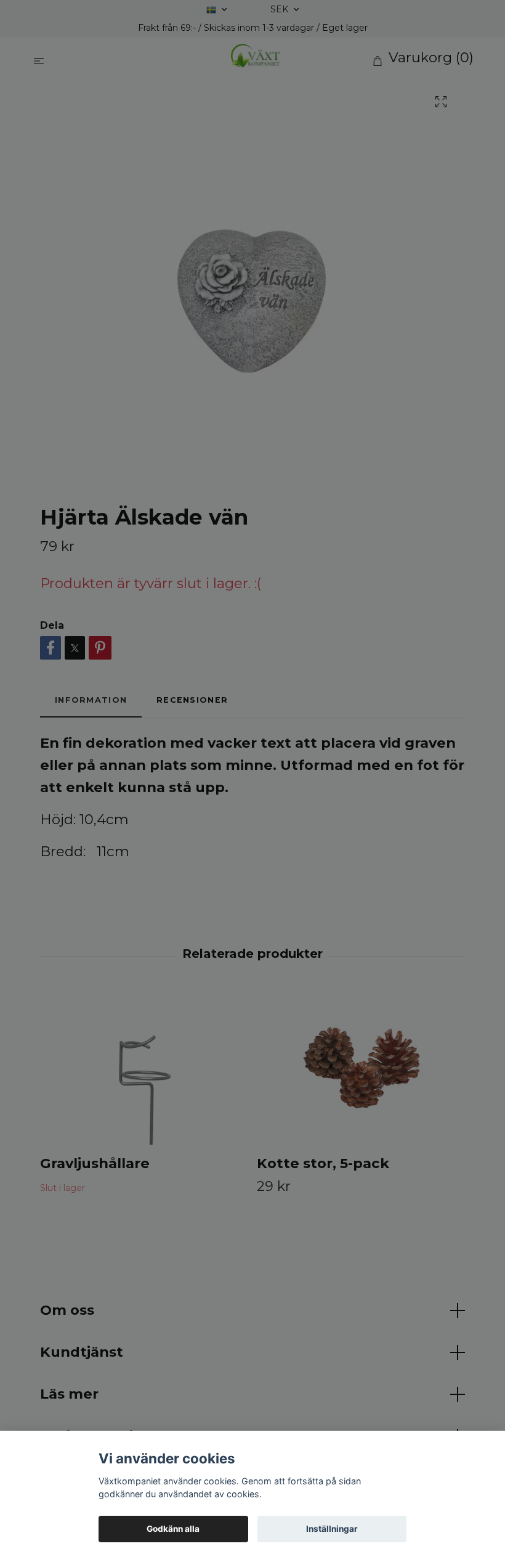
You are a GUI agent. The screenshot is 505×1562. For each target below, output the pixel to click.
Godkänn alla (173, 1529)
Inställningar (332, 1529)
